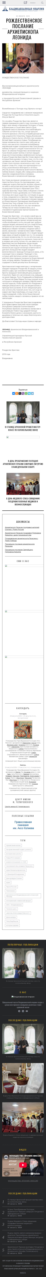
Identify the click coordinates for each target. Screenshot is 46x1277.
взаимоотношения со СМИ (16, 862)
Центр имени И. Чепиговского (17, 807)
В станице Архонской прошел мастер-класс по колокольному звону (23, 428)
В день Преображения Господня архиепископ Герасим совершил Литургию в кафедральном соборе (23, 463)
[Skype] (29, 393)
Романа (36, 745)
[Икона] (23, 739)
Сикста (33, 743)
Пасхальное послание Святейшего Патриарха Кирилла (19, 551)
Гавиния (26, 774)
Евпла (18, 772)
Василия (28, 778)
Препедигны (24, 776)
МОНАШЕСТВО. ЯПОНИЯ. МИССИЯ (23, 1181)
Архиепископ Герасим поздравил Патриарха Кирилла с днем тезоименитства (23, 534)
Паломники (10, 891)
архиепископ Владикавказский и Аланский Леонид (22, 895)
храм (8, 882)
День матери (11, 917)
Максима (16, 776)
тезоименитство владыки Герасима (19, 866)
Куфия (7, 778)
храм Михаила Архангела (15, 870)
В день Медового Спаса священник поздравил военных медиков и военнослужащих (23, 501)
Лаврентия (27, 743)
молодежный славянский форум (18, 901)
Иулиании (32, 782)
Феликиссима (12, 745)
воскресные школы (13, 854)
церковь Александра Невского (18, 913)
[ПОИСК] (42, 3)
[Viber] (23, 393)
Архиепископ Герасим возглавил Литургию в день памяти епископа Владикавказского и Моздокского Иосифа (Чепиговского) (26, 1249)
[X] (20, 393)
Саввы (33, 752)
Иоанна (35, 784)
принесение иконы (13, 845)
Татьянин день (11, 909)
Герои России (11, 887)
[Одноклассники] (16, 393)
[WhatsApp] (26, 393)
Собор (21, 749)
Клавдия (9, 776)
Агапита (22, 745)
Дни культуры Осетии (14, 878)
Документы (23, 521)
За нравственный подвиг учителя (18, 849)
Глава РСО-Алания (13, 858)
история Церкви (12, 925)
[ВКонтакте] (13, 393)
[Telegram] (32, 393)
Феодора (20, 778)
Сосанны (27, 772)
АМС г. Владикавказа (14, 905)
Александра (34, 776)
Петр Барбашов (12, 921)
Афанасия (33, 756)
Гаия (8, 774)
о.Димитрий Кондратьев (15, 874)
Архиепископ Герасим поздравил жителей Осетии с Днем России (22, 528)
